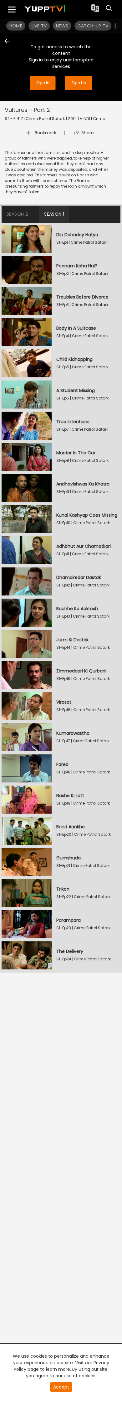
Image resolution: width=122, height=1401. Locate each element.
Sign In (42, 83)
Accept (61, 1387)
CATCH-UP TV (93, 26)
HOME (15, 26)
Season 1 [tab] (54, 214)
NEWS (62, 26)
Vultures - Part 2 (27, 110)
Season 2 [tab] (17, 214)
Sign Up (78, 83)
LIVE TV (39, 26)
